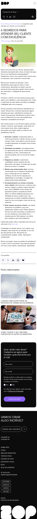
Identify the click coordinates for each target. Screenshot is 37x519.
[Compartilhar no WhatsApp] (18, 260)
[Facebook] (7, 17)
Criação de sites (7, 459)
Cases (3, 450)
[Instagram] (4, 17)
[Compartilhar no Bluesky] (23, 260)
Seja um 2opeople (7, 467)
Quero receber (14, 399)
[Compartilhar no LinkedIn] (13, 260)
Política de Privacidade (10, 500)
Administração (15, 24)
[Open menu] (34, 3)
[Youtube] (14, 17)
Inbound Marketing (8, 453)
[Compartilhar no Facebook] (3, 260)
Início (2, 24)
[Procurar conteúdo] (32, 17)
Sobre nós (5, 447)
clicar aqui (14, 224)
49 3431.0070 (5, 472)
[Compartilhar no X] (8, 260)
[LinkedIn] (10, 17)
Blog (7, 24)
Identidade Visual (7, 462)
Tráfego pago (6, 456)
